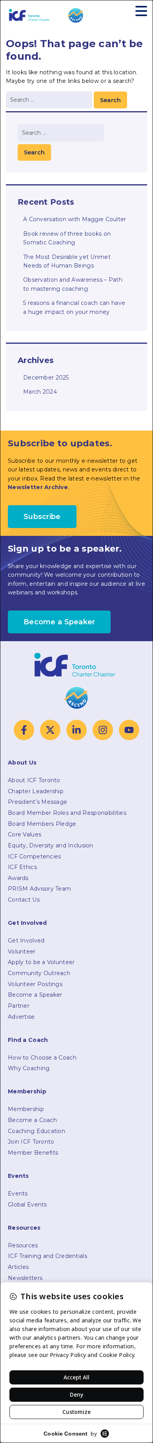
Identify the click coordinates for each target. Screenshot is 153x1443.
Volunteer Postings (35, 984)
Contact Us (24, 899)
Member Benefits (33, 1152)
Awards (18, 878)
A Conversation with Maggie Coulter (74, 219)
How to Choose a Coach (42, 1057)
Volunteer (22, 951)
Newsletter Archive (38, 487)
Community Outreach (39, 973)
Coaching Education (36, 1131)
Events (18, 1193)
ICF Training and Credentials (47, 1256)
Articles (18, 1267)
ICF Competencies (34, 856)
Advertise (21, 1016)
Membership (26, 1109)
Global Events (27, 1204)
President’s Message (37, 801)
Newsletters (25, 1278)
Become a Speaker (35, 994)
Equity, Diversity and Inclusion (50, 845)
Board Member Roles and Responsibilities (67, 812)
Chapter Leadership (36, 791)
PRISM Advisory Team (39, 888)
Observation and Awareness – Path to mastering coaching (72, 284)
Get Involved (26, 940)
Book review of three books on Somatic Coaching (67, 238)
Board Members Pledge (42, 823)
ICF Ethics (22, 867)
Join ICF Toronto (31, 1141)
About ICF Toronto (34, 780)
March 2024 (40, 391)
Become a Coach (32, 1120)
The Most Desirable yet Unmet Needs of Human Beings (67, 261)
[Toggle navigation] (141, 10)
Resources (23, 1245)
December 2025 (46, 377)
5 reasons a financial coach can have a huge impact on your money (74, 307)
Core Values (24, 834)
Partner (18, 1005)
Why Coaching (28, 1068)
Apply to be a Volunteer (41, 962)
